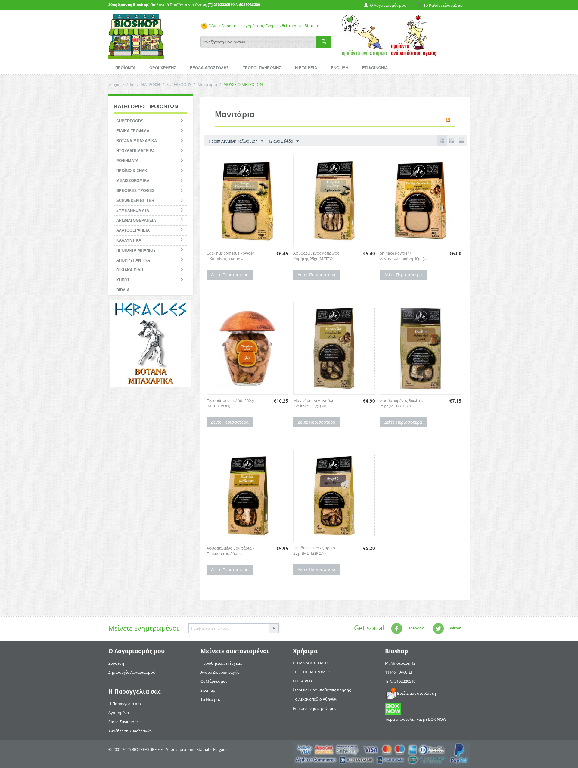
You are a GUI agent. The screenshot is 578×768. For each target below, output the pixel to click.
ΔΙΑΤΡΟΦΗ (150, 84)
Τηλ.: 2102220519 (400, 681)
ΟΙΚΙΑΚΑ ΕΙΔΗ (129, 270)
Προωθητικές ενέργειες (221, 663)
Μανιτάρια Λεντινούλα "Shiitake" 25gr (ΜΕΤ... (313, 403)
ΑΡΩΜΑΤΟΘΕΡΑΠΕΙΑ (136, 220)
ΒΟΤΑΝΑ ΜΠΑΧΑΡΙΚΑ (136, 141)
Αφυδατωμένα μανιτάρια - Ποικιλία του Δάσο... (230, 550)
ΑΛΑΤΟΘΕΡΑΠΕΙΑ (133, 230)
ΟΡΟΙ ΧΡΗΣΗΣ (162, 68)
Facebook (415, 628)
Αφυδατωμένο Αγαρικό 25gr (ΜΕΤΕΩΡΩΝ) (314, 550)
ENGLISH (339, 68)
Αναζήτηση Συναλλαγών (130, 731)
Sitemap (207, 690)
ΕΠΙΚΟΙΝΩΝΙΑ (375, 68)
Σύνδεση (116, 663)
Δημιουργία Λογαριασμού (131, 672)
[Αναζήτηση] (323, 42)
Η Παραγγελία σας (124, 703)
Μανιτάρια (207, 84)
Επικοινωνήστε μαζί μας (314, 708)
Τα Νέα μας (210, 699)
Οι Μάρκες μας (213, 681)
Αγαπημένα (118, 712)
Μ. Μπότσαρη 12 (400, 663)
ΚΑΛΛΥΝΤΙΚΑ (128, 240)
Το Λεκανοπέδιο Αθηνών (315, 699)
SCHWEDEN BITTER (135, 200)
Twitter (454, 628)
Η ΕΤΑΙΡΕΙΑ (306, 68)
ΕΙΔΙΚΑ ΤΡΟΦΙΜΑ (132, 131)
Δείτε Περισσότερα (230, 274)
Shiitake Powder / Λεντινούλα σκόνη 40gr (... (403, 255)
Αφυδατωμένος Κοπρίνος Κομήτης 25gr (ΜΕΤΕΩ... (316, 255)
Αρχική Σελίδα (122, 84)
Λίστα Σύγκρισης (123, 721)
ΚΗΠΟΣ (123, 280)
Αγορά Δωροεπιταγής (219, 672)
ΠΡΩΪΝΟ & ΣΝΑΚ (131, 170)
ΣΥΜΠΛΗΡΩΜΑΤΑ (132, 210)
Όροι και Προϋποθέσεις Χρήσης (322, 690)
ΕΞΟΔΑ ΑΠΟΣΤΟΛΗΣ (209, 68)
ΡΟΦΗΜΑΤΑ (127, 160)
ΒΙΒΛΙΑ (122, 290)
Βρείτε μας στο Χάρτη (416, 693)
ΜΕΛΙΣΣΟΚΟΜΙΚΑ (132, 180)
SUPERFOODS (178, 84)
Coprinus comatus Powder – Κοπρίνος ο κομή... (230, 255)
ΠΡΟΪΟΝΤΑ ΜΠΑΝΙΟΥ (136, 250)
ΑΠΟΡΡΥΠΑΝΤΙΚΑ (133, 260)
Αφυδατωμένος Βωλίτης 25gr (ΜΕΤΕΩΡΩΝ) (401, 403)
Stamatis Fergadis (212, 749)
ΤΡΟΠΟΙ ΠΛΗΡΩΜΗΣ (262, 68)
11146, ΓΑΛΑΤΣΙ (398, 672)
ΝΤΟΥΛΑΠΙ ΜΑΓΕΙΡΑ (135, 151)
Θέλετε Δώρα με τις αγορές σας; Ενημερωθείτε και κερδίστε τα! (263, 25)
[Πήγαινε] (273, 628)
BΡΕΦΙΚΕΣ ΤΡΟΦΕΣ (135, 190)
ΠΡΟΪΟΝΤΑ (125, 68)
